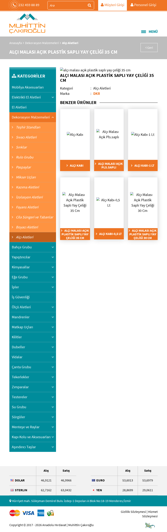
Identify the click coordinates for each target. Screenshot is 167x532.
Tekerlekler (20, 377)
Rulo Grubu (24, 157)
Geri (150, 47)
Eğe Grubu (20, 277)
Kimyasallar (21, 267)
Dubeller (18, 347)
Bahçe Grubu (22, 247)
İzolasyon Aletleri (29, 197)
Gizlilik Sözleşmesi (133, 512)
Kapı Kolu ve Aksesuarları (31, 437)
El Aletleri (19, 107)
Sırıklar (21, 147)
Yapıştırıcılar (21, 257)
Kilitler (17, 337)
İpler (15, 287)
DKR (96, 93)
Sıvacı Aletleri (25, 137)
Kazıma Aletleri (27, 187)
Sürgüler (18, 417)
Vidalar (17, 357)
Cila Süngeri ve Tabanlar (34, 217)
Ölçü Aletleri (21, 307)
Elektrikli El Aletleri (26, 97)
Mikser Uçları (25, 177)
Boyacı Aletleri (26, 227)
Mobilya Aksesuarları (28, 87)
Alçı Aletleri (24, 237)
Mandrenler (21, 317)
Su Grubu (19, 407)
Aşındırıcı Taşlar (24, 447)
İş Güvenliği (21, 297)
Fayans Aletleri (26, 207)
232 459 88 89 (29, 4)
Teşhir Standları (27, 127)
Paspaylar (23, 167)
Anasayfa (15, 43)
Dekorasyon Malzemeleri (42, 43)
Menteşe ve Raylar (26, 427)
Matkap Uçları (22, 327)
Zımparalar (20, 387)
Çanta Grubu (21, 367)
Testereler (19, 397)
